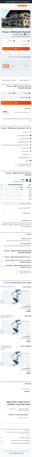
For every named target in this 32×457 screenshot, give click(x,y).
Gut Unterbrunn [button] (27, 306)
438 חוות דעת (16, 34)
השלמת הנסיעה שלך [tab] (24, 409)
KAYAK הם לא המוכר (24, 438)
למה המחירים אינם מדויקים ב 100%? (20, 443)
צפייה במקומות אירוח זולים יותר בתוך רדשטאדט (7, 316)
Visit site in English (10, 1)
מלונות (22, 450)
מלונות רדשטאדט (12, 452)
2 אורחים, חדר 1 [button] (25, 45)
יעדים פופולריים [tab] (12, 409)
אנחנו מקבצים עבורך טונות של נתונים (20, 440)
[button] (1, 1)
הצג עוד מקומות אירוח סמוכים (8, 286)
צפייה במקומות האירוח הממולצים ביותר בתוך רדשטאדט (6, 347)
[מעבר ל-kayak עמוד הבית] (22, 6)
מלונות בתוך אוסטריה (8, 450)
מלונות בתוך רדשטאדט (23, 418)
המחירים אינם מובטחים (25, 433)
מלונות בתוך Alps (21, 452)
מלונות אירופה (16, 450)
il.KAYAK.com (27, 450)
